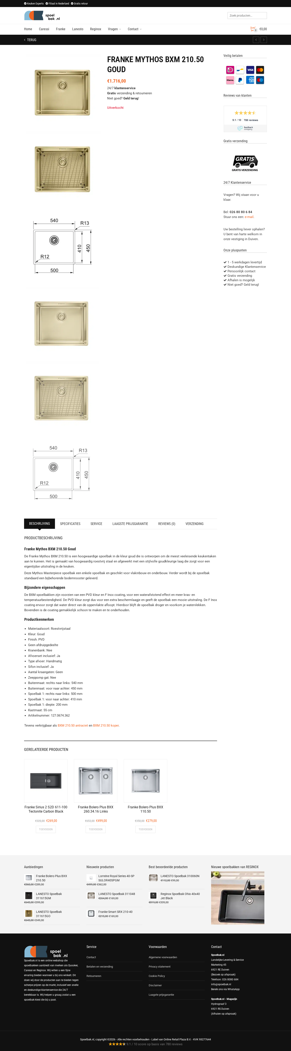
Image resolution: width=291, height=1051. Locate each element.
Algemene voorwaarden (163, 957)
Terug (31, 40)
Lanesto (77, 29)
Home (28, 29)
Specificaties (70, 524)
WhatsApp (234, 989)
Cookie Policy (157, 976)
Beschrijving (39, 524)
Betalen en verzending (99, 966)
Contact (133, 29)
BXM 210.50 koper (106, 725)
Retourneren (93, 976)
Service (96, 524)
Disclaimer (155, 985)
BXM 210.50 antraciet (73, 725)
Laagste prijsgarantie (130, 524)
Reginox (95, 29)
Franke (60, 29)
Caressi (44, 29)
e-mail (249, 217)
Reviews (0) (166, 524)
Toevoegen (46, 829)
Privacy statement (159, 966)
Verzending (194, 524)
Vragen (113, 29)
